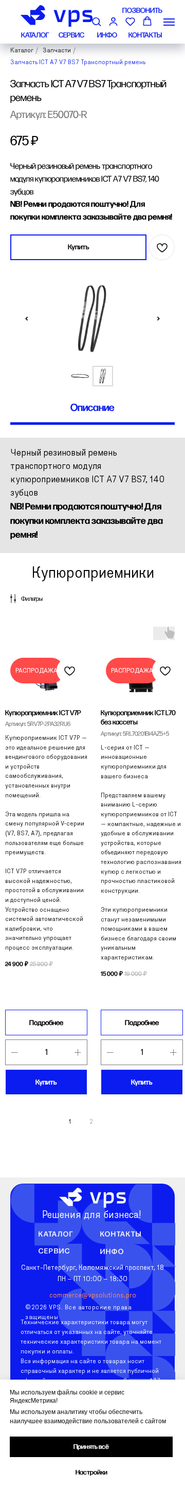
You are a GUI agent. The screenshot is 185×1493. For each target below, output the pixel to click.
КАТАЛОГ (35, 35)
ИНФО (107, 35)
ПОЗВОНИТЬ (142, 10)
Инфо (112, 1251)
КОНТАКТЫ (145, 35)
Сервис (54, 1251)
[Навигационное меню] (169, 22)
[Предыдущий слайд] (27, 318)
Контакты (121, 1234)
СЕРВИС (71, 35)
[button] (96, 21)
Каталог (56, 1234)
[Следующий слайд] (158, 318)
